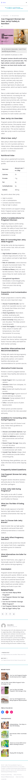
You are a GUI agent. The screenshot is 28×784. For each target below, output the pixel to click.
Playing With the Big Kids (16, 753)
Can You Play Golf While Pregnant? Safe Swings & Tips (18, 690)
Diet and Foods (15, 15)
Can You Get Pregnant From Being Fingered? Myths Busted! (18, 699)
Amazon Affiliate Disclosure (7, 777)
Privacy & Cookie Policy (6, 774)
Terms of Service (18, 774)
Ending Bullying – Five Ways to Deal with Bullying (18, 725)
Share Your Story (20, 777)
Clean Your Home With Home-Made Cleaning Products (18, 743)
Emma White (10, 625)
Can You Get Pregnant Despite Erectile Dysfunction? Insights (18, 676)
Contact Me (3, 779)
